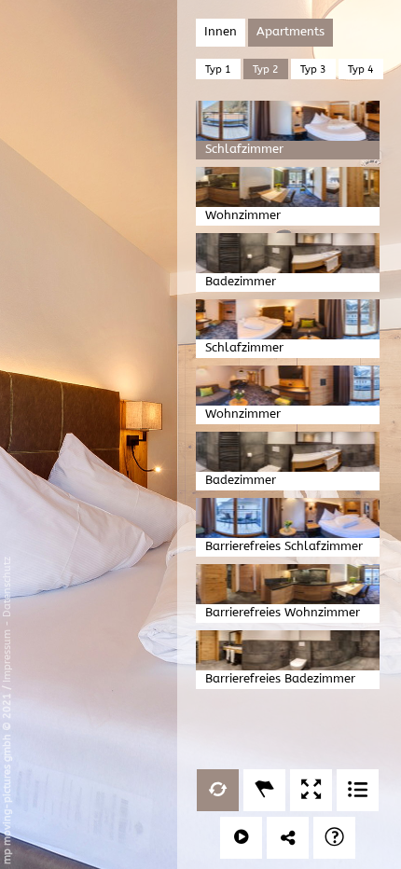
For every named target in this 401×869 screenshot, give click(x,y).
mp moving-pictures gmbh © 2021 (7, 777)
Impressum (7, 656)
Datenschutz (7, 587)
